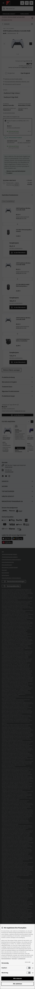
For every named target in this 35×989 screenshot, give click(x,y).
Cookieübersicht (21, 958)
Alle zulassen (17, 978)
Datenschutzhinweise (6, 958)
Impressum (14, 958)
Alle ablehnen (17, 984)
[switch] (28, 968)
